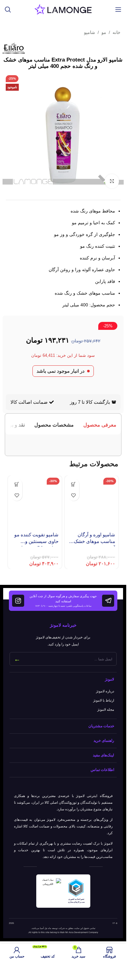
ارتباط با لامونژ (103, 700)
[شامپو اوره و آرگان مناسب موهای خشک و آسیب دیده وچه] (92, 502)
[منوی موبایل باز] (118, 9)
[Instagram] (18, 601)
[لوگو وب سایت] (63, 9)
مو (103, 32)
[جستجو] (8, 9)
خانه (117, 32)
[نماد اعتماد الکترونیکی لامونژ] (50, 891)
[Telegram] (108, 601)
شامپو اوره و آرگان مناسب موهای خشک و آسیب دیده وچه (92, 541)
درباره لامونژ (105, 691)
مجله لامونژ (105, 709)
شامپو (89, 32)
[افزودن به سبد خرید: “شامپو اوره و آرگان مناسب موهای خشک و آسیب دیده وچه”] (73, 484)
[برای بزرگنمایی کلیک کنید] (112, 181)
